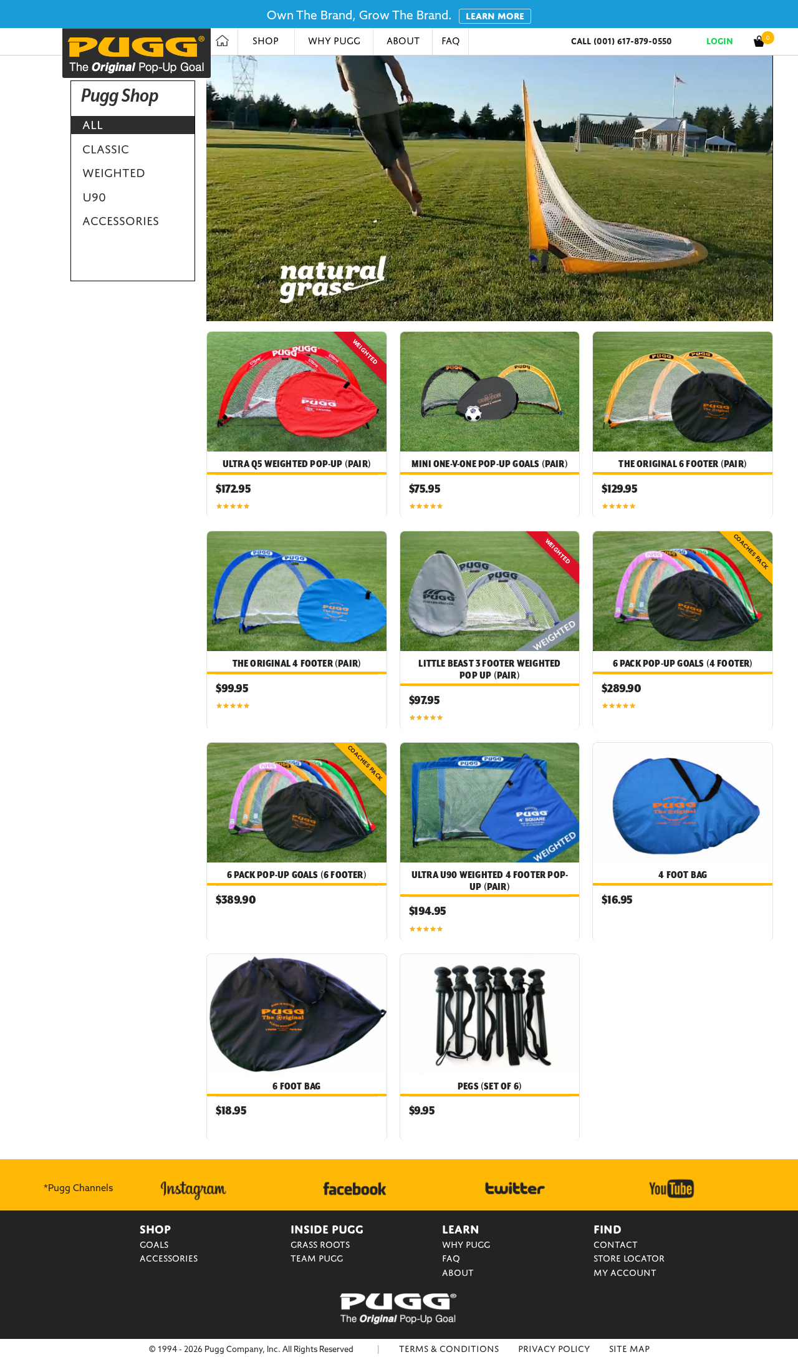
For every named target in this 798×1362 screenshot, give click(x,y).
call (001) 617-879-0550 (621, 41)
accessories (120, 221)
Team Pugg (317, 1258)
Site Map (629, 1349)
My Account (625, 1273)
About (403, 41)
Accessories (169, 1258)
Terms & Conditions (449, 1349)
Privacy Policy (554, 1349)
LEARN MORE (495, 16)
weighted (113, 173)
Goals (154, 1245)
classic (105, 149)
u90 (94, 197)
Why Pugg (334, 41)
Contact (616, 1245)
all (92, 125)
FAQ (450, 41)
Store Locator (629, 1258)
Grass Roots (320, 1245)
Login (719, 41)
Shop (265, 41)
